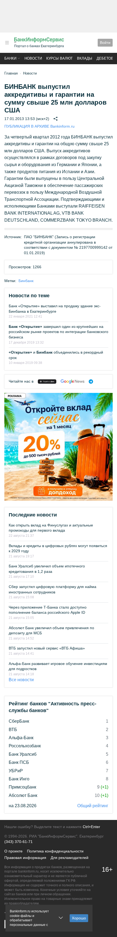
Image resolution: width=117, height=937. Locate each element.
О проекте (13, 851)
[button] (7, 43)
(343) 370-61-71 (18, 841)
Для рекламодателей (69, 857)
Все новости (21, 679)
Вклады (84, 58)
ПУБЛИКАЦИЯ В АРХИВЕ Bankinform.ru (39, 126)
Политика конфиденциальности (55, 851)
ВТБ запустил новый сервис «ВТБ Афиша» (47, 648)
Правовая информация (25, 857)
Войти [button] (105, 42)
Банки (10, 58)
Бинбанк (26, 281)
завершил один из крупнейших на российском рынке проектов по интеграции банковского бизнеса (58, 331)
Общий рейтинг (92, 805)
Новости (33, 58)
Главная (11, 73)
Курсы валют (59, 58)
